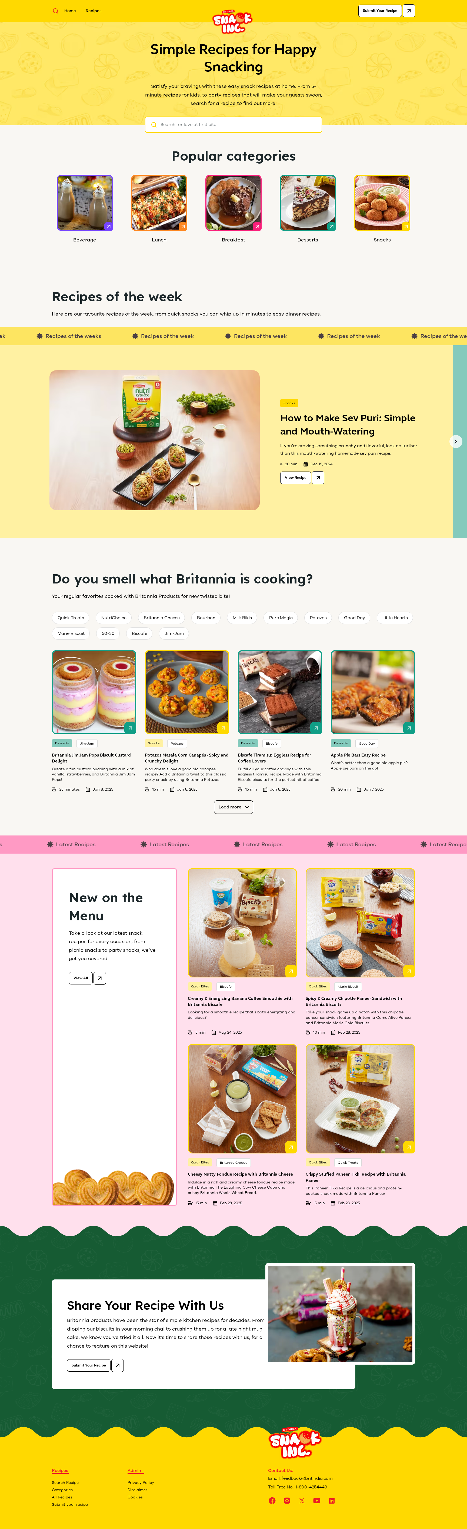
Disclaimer (137, 1489)
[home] (232, 21)
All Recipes (62, 1497)
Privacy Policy (141, 1482)
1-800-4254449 (311, 1487)
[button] (455, 441)
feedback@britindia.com (307, 1478)
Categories (62, 1489)
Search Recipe (65, 1482)
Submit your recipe (70, 1504)
